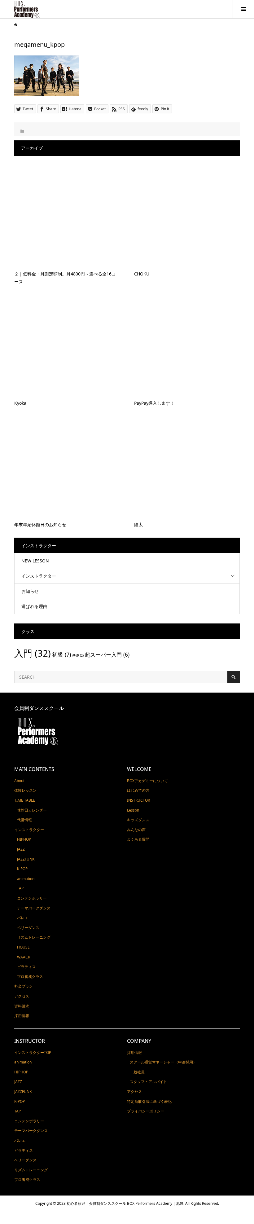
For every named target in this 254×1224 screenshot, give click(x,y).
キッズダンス (138, 819)
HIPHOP (24, 839)
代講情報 (24, 819)
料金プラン (23, 986)
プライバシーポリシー (145, 1111)
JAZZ (21, 849)
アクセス (21, 996)
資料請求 (21, 1006)
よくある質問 (138, 839)
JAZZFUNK (25, 859)
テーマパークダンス (33, 908)
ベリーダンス (28, 927)
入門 (32, 653)
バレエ (22, 917)
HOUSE (23, 947)
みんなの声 (136, 829)
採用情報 (21, 1015)
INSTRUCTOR (138, 800)
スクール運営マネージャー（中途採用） (163, 1062)
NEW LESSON (35, 561)
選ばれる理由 (34, 606)
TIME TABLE (24, 800)
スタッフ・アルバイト (148, 1081)
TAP (20, 888)
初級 (61, 654)
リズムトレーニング (33, 937)
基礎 (78, 655)
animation (25, 878)
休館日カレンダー (32, 810)
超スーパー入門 (107, 654)
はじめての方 (138, 790)
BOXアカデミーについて (147, 780)
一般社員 (137, 1072)
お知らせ (30, 591)
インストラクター (38, 576)
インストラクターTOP (32, 1052)
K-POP (22, 868)
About (19, 780)
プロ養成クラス (30, 976)
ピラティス (26, 966)
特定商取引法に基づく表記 (149, 1101)
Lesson (133, 810)
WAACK (23, 957)
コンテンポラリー (32, 898)
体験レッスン (25, 790)
